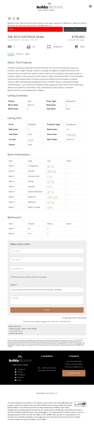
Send (47, 310)
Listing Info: (15, 118)
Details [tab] (11, 53)
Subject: (13, 285)
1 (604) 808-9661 (16, 331)
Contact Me (74, 373)
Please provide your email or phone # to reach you (29, 277)
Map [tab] (27, 53)
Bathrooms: (14, 217)
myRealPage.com (52, 393)
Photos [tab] (19, 53)
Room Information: (19, 154)
